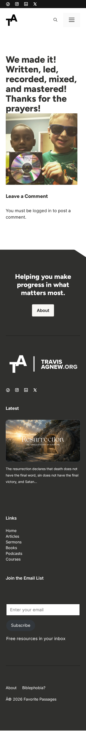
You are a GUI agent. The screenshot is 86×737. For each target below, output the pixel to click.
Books (11, 547)
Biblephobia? (33, 687)
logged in (42, 210)
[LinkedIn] (26, 4)
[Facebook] (8, 4)
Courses (13, 559)
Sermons (14, 542)
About (43, 310)
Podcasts (14, 553)
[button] (55, 20)
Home (11, 530)
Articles (12, 536)
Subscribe (20, 625)
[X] (35, 4)
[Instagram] (17, 4)
